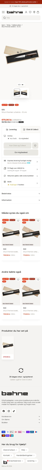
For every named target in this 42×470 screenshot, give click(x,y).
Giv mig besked (23, 138)
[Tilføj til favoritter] (35, 146)
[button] (21, 162)
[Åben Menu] (3, 12)
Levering (13, 129)
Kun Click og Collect (17, 146)
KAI (3, 110)
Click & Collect (32, 129)
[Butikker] (34, 12)
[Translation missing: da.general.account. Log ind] (26, 12)
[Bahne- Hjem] (15, 12)
